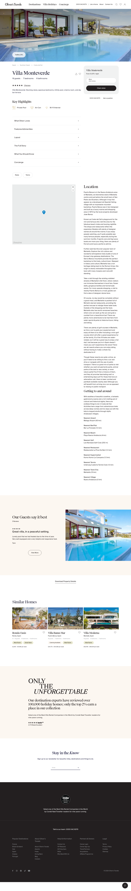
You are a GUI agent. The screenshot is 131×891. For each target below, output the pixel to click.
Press (36, 851)
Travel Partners (85, 849)
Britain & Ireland (17, 846)
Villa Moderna (91, 633)
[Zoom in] (73, 187)
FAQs (59, 851)
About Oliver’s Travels (42, 846)
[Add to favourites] (80, 74)
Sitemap (105, 851)
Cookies (105, 849)
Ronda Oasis (19, 633)
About (101, 4)
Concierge (64, 4)
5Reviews (27, 86)
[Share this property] (76, 74)
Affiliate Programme (86, 854)
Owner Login (84, 844)
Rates (17, 175)
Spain (14, 65)
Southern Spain (25, 65)
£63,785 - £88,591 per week (91, 647)
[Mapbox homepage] (17, 242)
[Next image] (43, 618)
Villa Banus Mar (56, 633)
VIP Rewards (61, 846)
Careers (37, 859)
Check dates (101, 88)
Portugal (15, 856)
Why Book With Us (63, 854)
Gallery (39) (19, 55)
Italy (13, 849)
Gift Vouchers (61, 849)
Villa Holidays (49, 4)
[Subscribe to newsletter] (78, 767)
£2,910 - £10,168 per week (19, 647)
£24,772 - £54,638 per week (56, 647)
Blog (36, 856)
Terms (28, 175)
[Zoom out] (73, 189)
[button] (125, 885)
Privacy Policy (107, 846)
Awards (37, 849)
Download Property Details (65, 581)
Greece (14, 854)
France (14, 844)
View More (34, 553)
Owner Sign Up (85, 846)
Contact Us (108, 4)
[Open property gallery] (65, 31)
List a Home (94, 4)
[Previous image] (15, 618)
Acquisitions (84, 851)
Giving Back (39, 854)
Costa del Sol (38, 65)
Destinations (35, 4)
